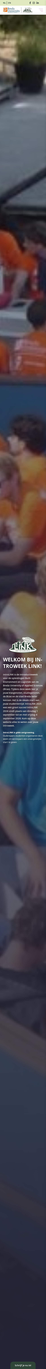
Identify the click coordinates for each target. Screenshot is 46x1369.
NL (4, 2)
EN (9, 2)
